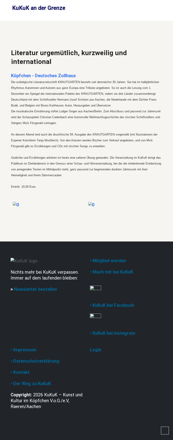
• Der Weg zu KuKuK (31, 383)
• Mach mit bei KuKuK (111, 272)
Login (95, 349)
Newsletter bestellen (35, 289)
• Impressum (23, 349)
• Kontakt (20, 372)
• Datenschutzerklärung (35, 361)
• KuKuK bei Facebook (112, 305)
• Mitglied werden (108, 260)
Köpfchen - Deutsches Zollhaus (43, 75)
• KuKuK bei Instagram (112, 333)
